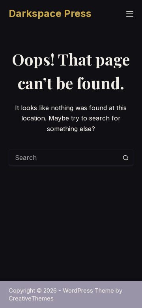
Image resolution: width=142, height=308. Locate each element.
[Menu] (129, 13)
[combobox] (63, 157)
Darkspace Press (50, 13)
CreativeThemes (31, 298)
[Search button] (125, 157)
